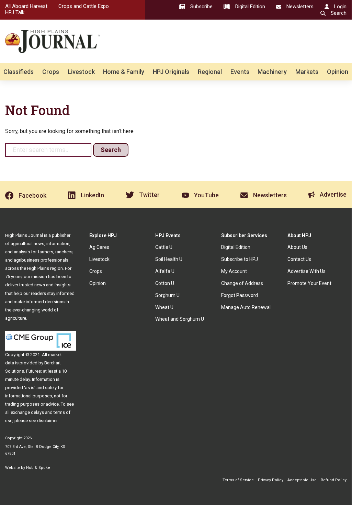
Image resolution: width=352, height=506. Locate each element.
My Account (234, 271)
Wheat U (164, 307)
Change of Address (242, 283)
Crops (50, 71)
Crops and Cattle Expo (83, 6)
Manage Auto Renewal (246, 307)
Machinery (272, 71)
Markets (306, 71)
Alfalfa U (164, 271)
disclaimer (47, 420)
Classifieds (18, 71)
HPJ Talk (14, 12)
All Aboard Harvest (26, 6)
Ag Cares (99, 247)
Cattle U (163, 247)
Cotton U (164, 283)
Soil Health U (168, 259)
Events (239, 71)
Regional (210, 71)
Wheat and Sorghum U (179, 319)
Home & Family (123, 71)
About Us (297, 247)
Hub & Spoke (38, 467)
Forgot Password (239, 295)
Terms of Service (238, 480)
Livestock (81, 71)
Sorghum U (167, 295)
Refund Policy (334, 480)
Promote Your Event (309, 283)
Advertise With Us (306, 271)
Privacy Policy (270, 480)
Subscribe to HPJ (239, 259)
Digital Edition (235, 247)
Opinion (337, 71)
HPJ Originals (171, 71)
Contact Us (299, 259)
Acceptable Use (302, 480)
